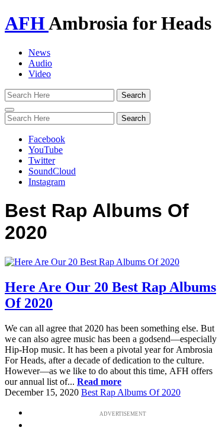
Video (39, 74)
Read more (99, 382)
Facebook (46, 139)
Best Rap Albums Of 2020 (131, 392)
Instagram (46, 182)
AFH (27, 23)
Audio (40, 63)
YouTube (45, 150)
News (39, 52)
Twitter (41, 160)
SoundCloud (52, 171)
